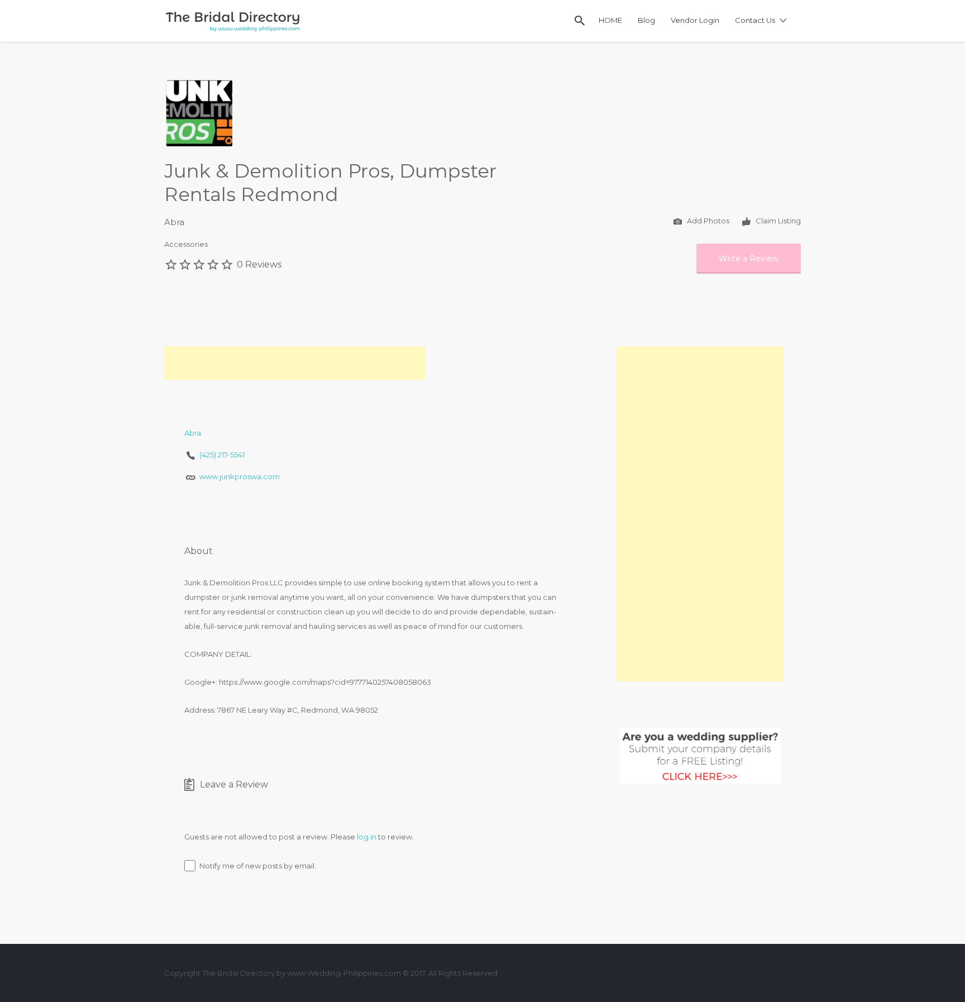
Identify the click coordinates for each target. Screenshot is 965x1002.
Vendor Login (695, 20)
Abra (174, 222)
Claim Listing (777, 220)
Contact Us (755, 20)
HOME (610, 20)
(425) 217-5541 (222, 454)
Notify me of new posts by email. (257, 865)
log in (366, 836)
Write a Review (748, 259)
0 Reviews (259, 264)
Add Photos (707, 220)
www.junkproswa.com (239, 476)
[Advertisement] (295, 363)
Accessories (186, 244)
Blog (646, 20)
